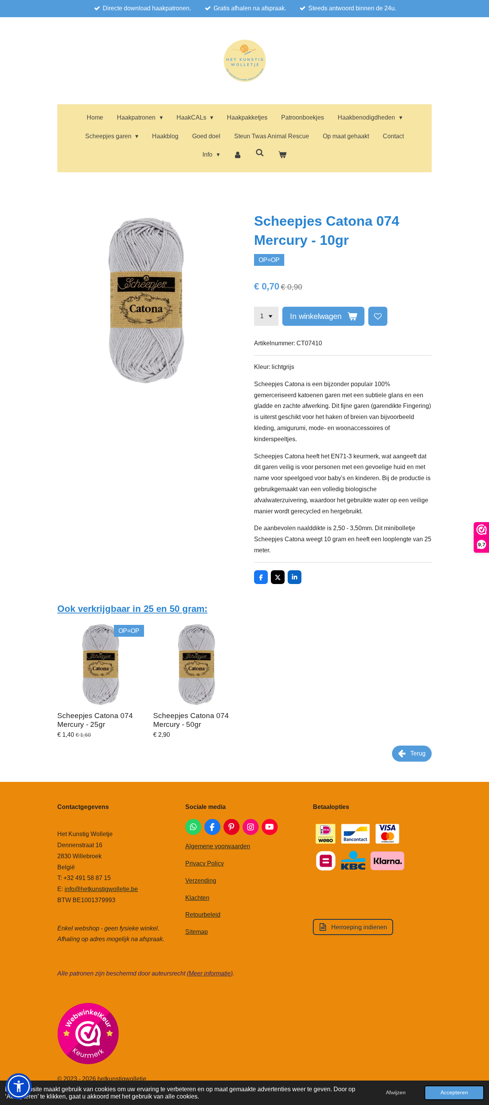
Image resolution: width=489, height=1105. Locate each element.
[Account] (237, 154)
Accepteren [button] (454, 1092)
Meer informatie (210, 973)
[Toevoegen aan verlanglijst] (377, 316)
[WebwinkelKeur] (88, 1035)
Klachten (197, 898)
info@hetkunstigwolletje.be (101, 889)
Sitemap (196, 932)
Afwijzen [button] (396, 1092)
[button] (19, 1086)
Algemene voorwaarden (217, 846)
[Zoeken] (260, 152)
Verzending (200, 880)
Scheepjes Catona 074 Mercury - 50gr (191, 720)
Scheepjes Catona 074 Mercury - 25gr (95, 720)
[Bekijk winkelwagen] (282, 154)
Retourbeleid (202, 914)
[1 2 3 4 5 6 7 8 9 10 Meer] (266, 316)
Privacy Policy (204, 863)
